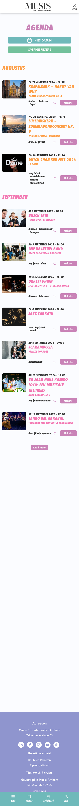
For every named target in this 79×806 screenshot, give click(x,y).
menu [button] (13, 801)
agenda (29, 801)
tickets (68, 102)
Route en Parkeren (39, 760)
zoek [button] (66, 801)
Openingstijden (39, 765)
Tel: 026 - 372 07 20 (39, 785)
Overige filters (39, 49)
